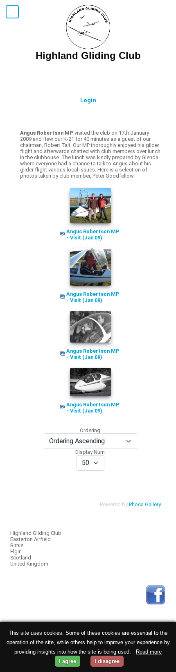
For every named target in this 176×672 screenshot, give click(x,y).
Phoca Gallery (145, 504)
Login (88, 100)
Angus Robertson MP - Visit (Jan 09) (93, 234)
